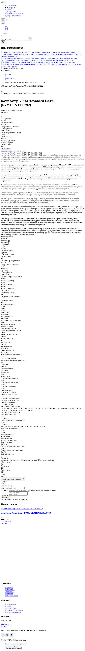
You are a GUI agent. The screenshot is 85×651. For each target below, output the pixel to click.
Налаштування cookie (13, 648)
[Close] (3, 42)
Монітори (9, 594)
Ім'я (2, 488)
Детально (4, 523)
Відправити (5, 497)
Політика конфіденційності (15, 644)
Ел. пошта (5, 490)
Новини (8, 10)
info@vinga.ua (6, 624)
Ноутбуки (9, 588)
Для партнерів (10, 12)
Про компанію (10, 6)
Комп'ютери (9, 590)
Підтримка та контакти (14, 14)
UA (6, 27)
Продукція (11, 8)
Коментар (4, 495)
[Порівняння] (7, 21)
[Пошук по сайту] (3, 20)
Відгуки (21, 151)
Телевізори (9, 592)
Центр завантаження (13, 16)
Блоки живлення (11, 596)
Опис (3, 151)
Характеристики (11, 151)
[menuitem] (44, 27)
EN (6, 29)
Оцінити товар (6, 486)
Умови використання (13, 646)
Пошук (3, 39)
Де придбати (6, 149)
